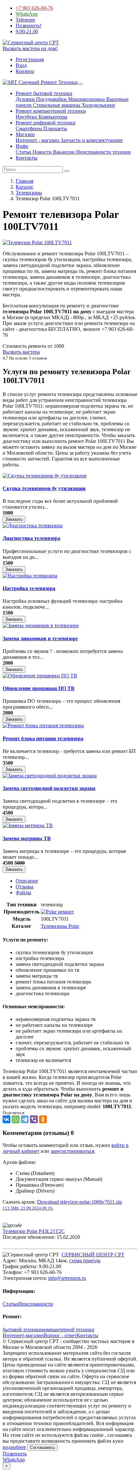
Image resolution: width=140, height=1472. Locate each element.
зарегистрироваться (72, 1151)
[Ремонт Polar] (57, 911)
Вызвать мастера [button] (21, 352)
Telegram (25, 19)
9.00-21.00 (27, 31)
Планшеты (54, 128)
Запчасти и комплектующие (91, 140)
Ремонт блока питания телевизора (43, 738)
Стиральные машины (56, 105)
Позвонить (15, 1453)
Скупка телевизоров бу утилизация (44, 488)
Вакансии (63, 152)
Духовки (25, 99)
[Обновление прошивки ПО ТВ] (40, 675)
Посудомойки (51, 99)
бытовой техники (22, 1329)
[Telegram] (25, 1119)
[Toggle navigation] (80, 84)
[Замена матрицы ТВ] (28, 825)
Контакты (26, 158)
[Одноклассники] (43, 1119)
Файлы (23, 892)
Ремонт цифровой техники (46, 122)
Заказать (14, 519)
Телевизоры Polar (60, 926)
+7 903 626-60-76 (34, 8)
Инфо (22, 146)
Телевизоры (29, 192)
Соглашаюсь (42, 1447)
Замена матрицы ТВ (27, 838)
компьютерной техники (68, 1329)
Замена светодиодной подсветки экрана (49, 788)
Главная (24, 181)
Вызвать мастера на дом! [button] (30, 48)
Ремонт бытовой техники (44, 93)
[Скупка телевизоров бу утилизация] (44, 475)
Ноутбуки (26, 117)
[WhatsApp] (16, 1119)
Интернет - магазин (37, 140)
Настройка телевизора (29, 588)
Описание (27, 881)
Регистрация (30, 59)
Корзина (25, 71)
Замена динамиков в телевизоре (40, 638)
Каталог (25, 187)
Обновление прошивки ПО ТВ (39, 688)
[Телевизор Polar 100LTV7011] (37, 242)
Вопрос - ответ (60, 1335)
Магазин (25, 134)
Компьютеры (52, 117)
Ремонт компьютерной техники (51, 111)
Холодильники (97, 105)
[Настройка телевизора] (30, 575)
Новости (41, 152)
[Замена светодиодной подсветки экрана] (50, 775)
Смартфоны (29, 128)
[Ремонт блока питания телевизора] (43, 725)
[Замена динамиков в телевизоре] (41, 625)
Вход (21, 65)
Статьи (23, 152)
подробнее (14, 1447)
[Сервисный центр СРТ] (31, 42)
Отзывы (25, 886)
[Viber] (34, 1119)
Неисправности (35, 1304)
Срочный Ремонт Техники (47, 82)
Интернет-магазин (23, 1335)
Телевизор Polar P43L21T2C (34, 1231)
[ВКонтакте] (6, 1119)
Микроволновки (86, 99)
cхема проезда (84, 1260)
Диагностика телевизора (31, 538)
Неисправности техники (103, 152)
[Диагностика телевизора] (33, 525)
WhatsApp (27, 14)
